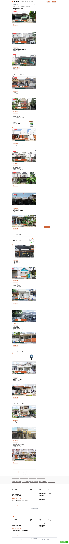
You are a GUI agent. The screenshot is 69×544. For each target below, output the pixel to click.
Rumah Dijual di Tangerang (42, 492)
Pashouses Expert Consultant (32, 492)
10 (27, 472)
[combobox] (23, 4)
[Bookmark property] (35, 12)
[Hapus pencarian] (33, 4)
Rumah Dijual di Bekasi (42, 495)
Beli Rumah (26, 1)
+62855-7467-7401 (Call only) (16, 498)
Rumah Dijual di (16, 481)
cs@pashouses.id (14, 497)
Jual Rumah (22, 1)
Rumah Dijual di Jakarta (42, 499)
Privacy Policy (50, 492)
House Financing (31, 1)
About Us (31, 490)
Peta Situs (49, 493)
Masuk (54, 1)
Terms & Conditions (50, 490)
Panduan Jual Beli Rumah (33, 494)
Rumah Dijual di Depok (42, 496)
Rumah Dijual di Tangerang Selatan (42, 494)
